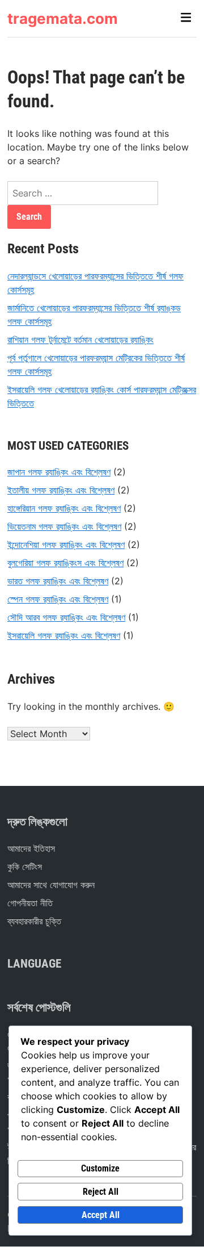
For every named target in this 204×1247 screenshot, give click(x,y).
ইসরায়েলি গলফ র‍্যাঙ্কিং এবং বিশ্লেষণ (63, 635)
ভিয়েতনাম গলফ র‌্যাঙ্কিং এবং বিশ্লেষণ (64, 526)
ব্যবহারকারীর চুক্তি (34, 921)
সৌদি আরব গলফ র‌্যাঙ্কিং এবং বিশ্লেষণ (66, 617)
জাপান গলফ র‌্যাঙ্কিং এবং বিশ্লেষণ (58, 472)
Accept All (101, 1215)
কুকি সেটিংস (24, 866)
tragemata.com (62, 18)
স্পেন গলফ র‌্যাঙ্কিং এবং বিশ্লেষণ (57, 599)
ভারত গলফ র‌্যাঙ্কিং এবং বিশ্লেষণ (57, 581)
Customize (100, 1168)
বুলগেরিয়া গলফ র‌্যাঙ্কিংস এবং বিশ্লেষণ (65, 562)
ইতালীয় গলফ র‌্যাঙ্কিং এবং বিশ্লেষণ (60, 490)
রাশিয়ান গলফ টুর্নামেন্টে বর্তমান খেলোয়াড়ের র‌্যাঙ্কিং (80, 339)
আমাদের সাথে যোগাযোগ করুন (51, 884)
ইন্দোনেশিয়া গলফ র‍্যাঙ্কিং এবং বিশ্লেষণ (66, 544)
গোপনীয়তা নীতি (30, 903)
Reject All (100, 1191)
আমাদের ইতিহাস (31, 848)
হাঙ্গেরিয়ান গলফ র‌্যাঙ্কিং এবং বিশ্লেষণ (64, 508)
